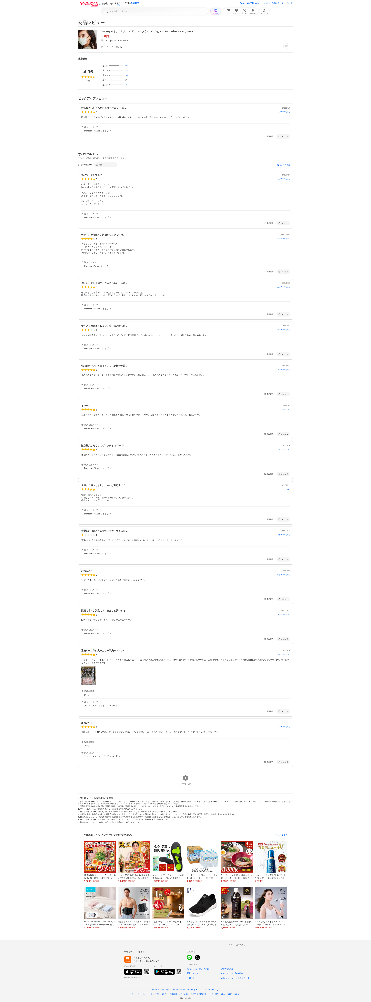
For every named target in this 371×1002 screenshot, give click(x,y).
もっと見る (280, 835)
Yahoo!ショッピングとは (198, 969)
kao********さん (284, 239)
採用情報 (202, 994)
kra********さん (284, 615)
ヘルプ (290, 3)
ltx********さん (284, 489)
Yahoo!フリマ (214, 989)
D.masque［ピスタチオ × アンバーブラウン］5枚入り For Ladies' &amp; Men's (147, 31)
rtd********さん (284, 655)
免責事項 (194, 994)
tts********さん (284, 410)
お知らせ (191, 978)
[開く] (88, 676)
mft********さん (284, 370)
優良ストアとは (194, 973)
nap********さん (283, 575)
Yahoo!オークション (196, 989)
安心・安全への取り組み (232, 973)
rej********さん (284, 535)
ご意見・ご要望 (233, 994)
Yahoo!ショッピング (159, 989)
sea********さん (284, 727)
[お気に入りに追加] (286, 46)
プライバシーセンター (159, 994)
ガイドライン (184, 994)
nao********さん (283, 287)
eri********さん (284, 179)
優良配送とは (227, 969)
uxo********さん (284, 112)
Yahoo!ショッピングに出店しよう (270, 3)
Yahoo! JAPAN (246, 3)
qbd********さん (283, 330)
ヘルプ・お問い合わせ (216, 994)
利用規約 (173, 994)
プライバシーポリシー (140, 994)
